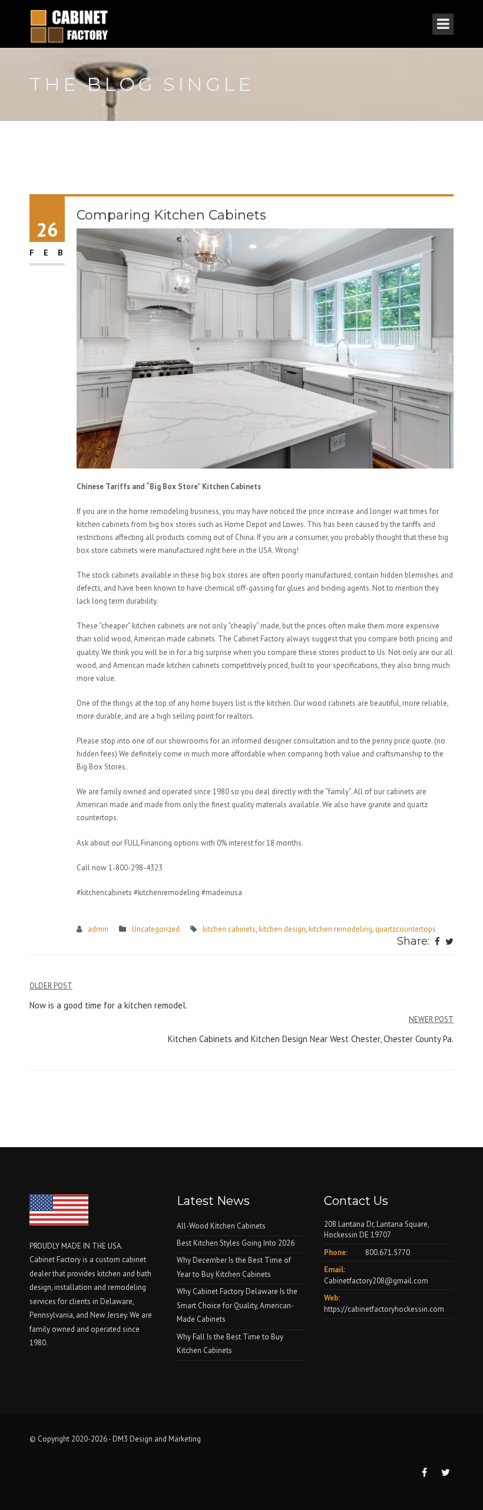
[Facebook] (437, 942)
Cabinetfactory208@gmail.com (376, 1281)
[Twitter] (449, 942)
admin (98, 929)
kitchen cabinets (229, 929)
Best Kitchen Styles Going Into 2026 (236, 1243)
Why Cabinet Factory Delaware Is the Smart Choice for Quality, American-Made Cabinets (237, 1305)
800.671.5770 (387, 1252)
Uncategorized (156, 929)
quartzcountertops (405, 929)
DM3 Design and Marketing (158, 1439)
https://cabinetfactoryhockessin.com (384, 1309)
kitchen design (282, 929)
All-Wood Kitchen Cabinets (221, 1226)
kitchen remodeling (340, 929)
